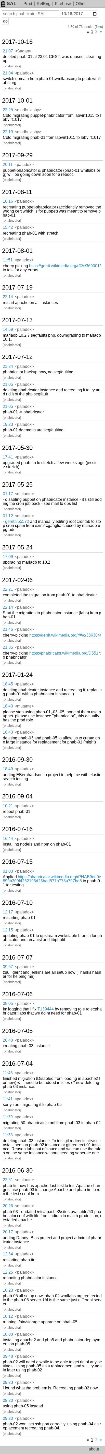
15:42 (8, 227)
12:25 (8, 1272)
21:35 (8, 647)
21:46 (8, 629)
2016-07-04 (17, 1064)
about (94, 1449)
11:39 (8, 1117)
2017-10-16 (17, 42)
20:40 (8, 1040)
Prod (27, 4)
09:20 (8, 1400)
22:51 (8, 1180)
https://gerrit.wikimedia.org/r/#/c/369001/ (65, 266)
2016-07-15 (17, 862)
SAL (12, 3)
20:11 (8, 164)
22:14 (8, 297)
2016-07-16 (17, 829)
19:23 (8, 424)
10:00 (8, 1334)
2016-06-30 (17, 1171)
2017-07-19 (17, 287)
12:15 (8, 930)
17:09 (8, 556)
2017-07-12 (17, 357)
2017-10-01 (17, 101)
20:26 (8, 1206)
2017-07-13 (17, 320)
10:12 (8, 1316)
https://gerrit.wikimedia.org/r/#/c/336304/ (65, 635)
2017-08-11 (17, 192)
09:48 (8, 1356)
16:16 (8, 201)
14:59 (8, 329)
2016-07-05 (17, 1031)
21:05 (8, 384)
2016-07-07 (17, 957)
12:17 (8, 912)
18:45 (8, 684)
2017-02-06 (17, 580)
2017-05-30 (17, 448)
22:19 (8, 132)
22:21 (8, 589)
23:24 (8, 366)
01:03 (8, 871)
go (5, 21)
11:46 (8, 1073)
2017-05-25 (17, 485)
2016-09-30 (17, 760)
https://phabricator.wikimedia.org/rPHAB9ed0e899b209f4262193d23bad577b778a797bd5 (52, 879)
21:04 (8, 73)
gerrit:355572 (17, 521)
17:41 (8, 457)
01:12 (8, 516)
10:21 (8, 806)
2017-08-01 (17, 251)
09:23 (8, 1382)
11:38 (8, 1135)
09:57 (8, 967)
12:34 (8, 1254)
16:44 (8, 838)
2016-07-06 (17, 994)
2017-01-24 (17, 675)
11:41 (8, 1099)
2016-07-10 (17, 903)
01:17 (8, 494)
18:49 (8, 769)
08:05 (8, 1003)
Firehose (63, 4)
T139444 (45, 1009)
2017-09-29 (17, 155)
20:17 (8, 1232)
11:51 (8, 260)
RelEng (43, 4)
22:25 (8, 110)
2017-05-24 (17, 547)
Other (81, 4)
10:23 (8, 1290)
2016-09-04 (17, 796)
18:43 (8, 706)
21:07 (8, 51)
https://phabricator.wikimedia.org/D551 (63, 653)
